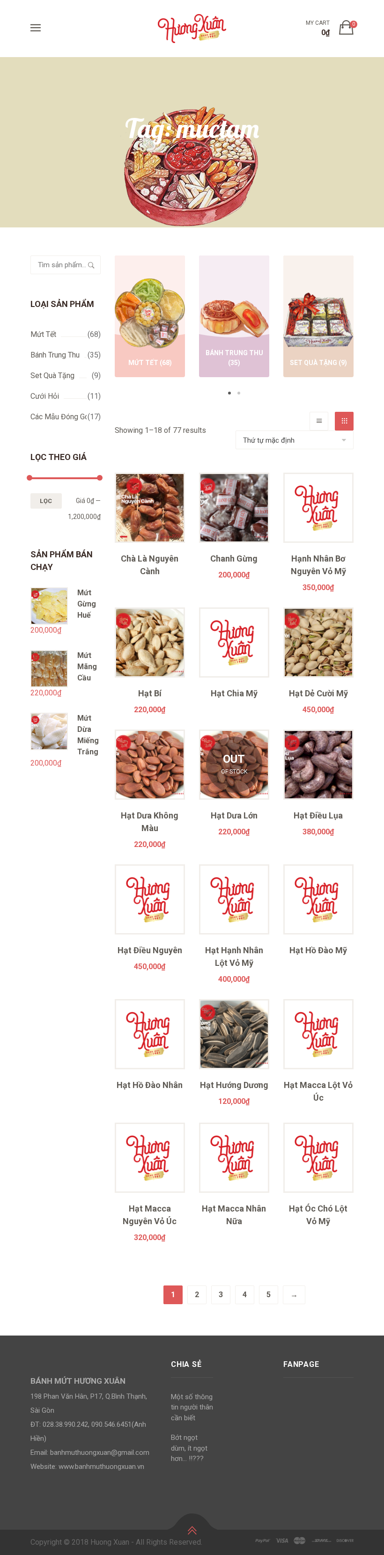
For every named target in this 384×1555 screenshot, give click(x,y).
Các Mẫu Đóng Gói (60, 416)
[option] (150, 318)
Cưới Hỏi (44, 396)
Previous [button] (100, 326)
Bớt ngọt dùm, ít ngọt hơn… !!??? (189, 1448)
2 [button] (239, 393)
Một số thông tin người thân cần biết (192, 1407)
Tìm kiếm (91, 265)
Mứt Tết (43, 334)
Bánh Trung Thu (55, 354)
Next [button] (367, 326)
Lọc (46, 500)
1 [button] (229, 393)
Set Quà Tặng (52, 375)
